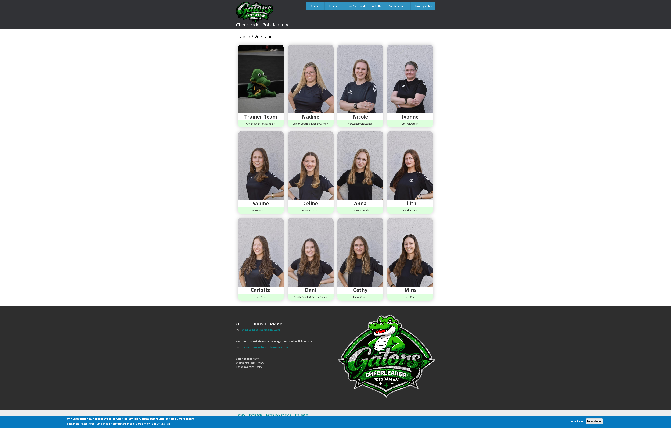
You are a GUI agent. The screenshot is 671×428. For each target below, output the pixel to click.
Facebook (421, 414)
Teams (333, 6)
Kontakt (240, 414)
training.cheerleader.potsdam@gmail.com (265, 347)
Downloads (255, 414)
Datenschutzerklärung (278, 414)
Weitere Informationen (157, 423)
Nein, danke (594, 421)
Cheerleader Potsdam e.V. (263, 25)
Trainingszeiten (423, 6)
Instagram (431, 414)
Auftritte (376, 6)
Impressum (301, 414)
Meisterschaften (398, 6)
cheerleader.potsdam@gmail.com (261, 329)
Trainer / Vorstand (354, 6)
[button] (261, 78)
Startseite (316, 6)
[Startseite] (254, 12)
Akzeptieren (577, 421)
